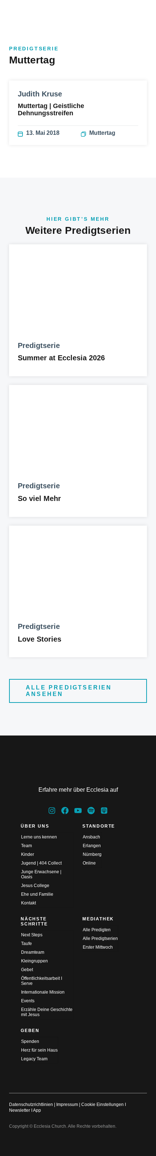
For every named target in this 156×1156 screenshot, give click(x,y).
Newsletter (19, 1110)
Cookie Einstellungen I (103, 1104)
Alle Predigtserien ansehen (69, 690)
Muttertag (102, 133)
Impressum (67, 1104)
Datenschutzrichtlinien (31, 1104)
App (37, 1110)
